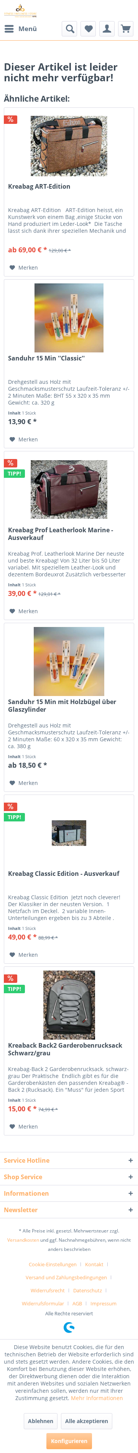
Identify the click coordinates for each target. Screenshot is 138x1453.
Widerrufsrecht (48, 1290)
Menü (27, 28)
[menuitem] (20, 28)
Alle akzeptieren (86, 1421)
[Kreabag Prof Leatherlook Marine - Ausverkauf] (69, 489)
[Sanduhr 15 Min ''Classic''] (69, 317)
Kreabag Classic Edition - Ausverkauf (63, 874)
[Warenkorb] (125, 28)
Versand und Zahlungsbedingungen (66, 1277)
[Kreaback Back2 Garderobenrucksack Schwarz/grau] (69, 1005)
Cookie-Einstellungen (53, 1264)
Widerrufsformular (43, 1303)
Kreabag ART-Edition (39, 187)
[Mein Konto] (107, 28)
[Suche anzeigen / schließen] (69, 28)
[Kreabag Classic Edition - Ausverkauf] (69, 833)
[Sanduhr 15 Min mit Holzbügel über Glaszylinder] (69, 661)
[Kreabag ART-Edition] (69, 146)
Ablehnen (40, 1421)
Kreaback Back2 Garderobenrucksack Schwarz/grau (65, 1049)
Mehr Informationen (97, 1398)
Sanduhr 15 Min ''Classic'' (46, 358)
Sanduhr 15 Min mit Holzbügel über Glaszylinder (62, 705)
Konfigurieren (69, 1441)
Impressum (103, 1303)
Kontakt (94, 1264)
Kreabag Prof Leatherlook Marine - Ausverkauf (60, 533)
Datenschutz (87, 1290)
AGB (77, 1303)
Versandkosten (23, 1240)
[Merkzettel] (88, 28)
